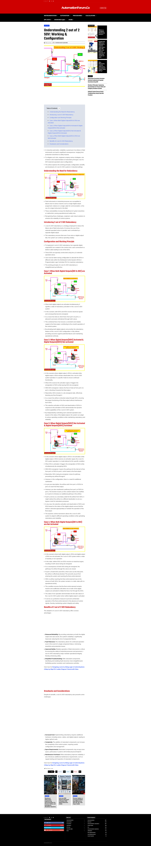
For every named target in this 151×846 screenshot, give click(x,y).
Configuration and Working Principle (60, 117)
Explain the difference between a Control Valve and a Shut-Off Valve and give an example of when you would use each (102, 49)
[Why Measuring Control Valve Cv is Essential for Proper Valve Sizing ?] (92, 66)
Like (62, 822)
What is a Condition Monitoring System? (102, 32)
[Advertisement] (64, 96)
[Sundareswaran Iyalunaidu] (53, 42)
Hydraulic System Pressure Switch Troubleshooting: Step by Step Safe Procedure (96, 93)
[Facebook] (44, 1)
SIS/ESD (47, 25)
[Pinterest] (47, 1)
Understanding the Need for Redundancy (62, 112)
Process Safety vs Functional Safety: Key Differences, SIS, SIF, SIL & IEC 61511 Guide (78, 801)
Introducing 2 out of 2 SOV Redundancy (61, 114)
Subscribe (61, 830)
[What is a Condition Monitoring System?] (92, 32)
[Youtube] (53, 1)
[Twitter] (51, 1)
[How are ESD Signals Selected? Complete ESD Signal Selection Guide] (64, 784)
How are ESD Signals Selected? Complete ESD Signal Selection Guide (64, 801)
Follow (61, 825)
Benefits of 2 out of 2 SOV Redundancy (61, 141)
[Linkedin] (46, 1)
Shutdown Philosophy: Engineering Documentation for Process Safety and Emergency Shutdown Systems (50, 802)
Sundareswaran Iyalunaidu (62, 42)
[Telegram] (49, 1)
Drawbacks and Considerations (59, 144)
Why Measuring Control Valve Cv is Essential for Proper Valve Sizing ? (102, 66)
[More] (80, 772)
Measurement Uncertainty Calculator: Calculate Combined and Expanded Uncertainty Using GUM (96, 80)
